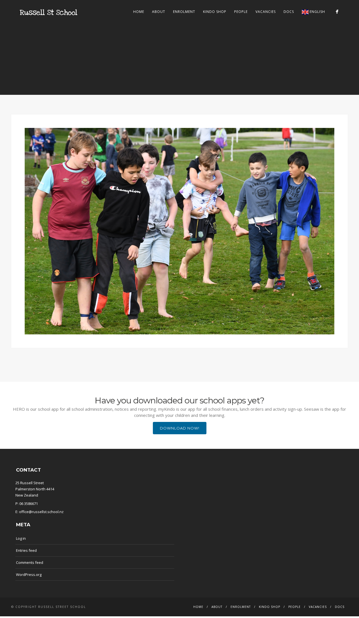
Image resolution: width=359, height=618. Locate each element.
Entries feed (26, 550)
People (241, 11)
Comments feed (29, 562)
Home (138, 11)
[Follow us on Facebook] (336, 11)
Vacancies (266, 11)
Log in (21, 538)
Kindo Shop (214, 11)
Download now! (179, 428)
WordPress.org (29, 574)
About (158, 11)
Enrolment (184, 11)
